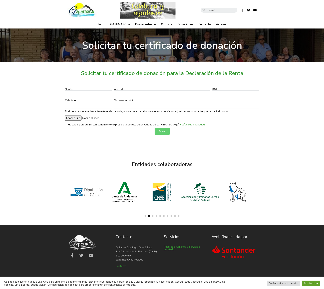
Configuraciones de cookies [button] (283, 283)
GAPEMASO (118, 24)
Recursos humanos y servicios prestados (182, 248)
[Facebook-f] (242, 10)
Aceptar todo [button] (311, 283)
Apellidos (120, 89)
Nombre (69, 89)
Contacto (204, 24)
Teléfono (70, 100)
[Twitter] (248, 10)
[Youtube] (254, 10)
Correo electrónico (125, 100)
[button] (145, 216)
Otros (165, 24)
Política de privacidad (192, 124)
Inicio (101, 24)
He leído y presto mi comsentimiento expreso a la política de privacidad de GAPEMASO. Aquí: (136, 124)
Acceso (221, 24)
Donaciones (185, 24)
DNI (214, 89)
